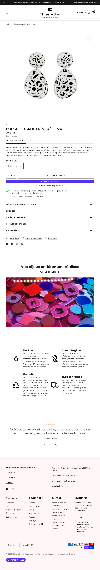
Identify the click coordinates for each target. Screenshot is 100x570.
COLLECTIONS (36, 498)
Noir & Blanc (34, 506)
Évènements (11, 517)
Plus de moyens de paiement (50, 186)
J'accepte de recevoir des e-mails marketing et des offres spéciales (85, 527)
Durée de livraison (15, 217)
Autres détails (13, 230)
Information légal (59, 509)
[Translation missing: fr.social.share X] (12, 244)
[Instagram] (14, 489)
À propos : (11, 498)
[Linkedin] (20, 489)
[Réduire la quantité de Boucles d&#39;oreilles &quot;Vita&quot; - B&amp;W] (8, 175)
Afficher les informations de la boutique (28, 197)
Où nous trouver (13, 510)
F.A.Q (8, 506)
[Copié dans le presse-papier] (22, 244)
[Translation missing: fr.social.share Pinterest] (17, 244)
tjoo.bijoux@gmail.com (67, 481)
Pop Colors (34, 513)
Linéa (31, 510)
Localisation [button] (57, 486)
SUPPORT (56, 498)
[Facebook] (8, 489)
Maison (8, 24)
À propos (10, 513)
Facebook (10, 472)
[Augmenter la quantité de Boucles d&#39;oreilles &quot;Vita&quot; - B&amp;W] (15, 175)
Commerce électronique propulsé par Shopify (56, 554)
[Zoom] (88, 37)
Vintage (32, 520)
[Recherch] (89, 12)
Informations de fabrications (21, 204)
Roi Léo (32, 517)
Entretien (10, 210)
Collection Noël (36, 524)
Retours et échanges (17, 223)
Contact (10, 502)
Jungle (32, 502)
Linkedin (9, 482)
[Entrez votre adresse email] (91, 517)
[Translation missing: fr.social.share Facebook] (7, 244)
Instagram (10, 477)
